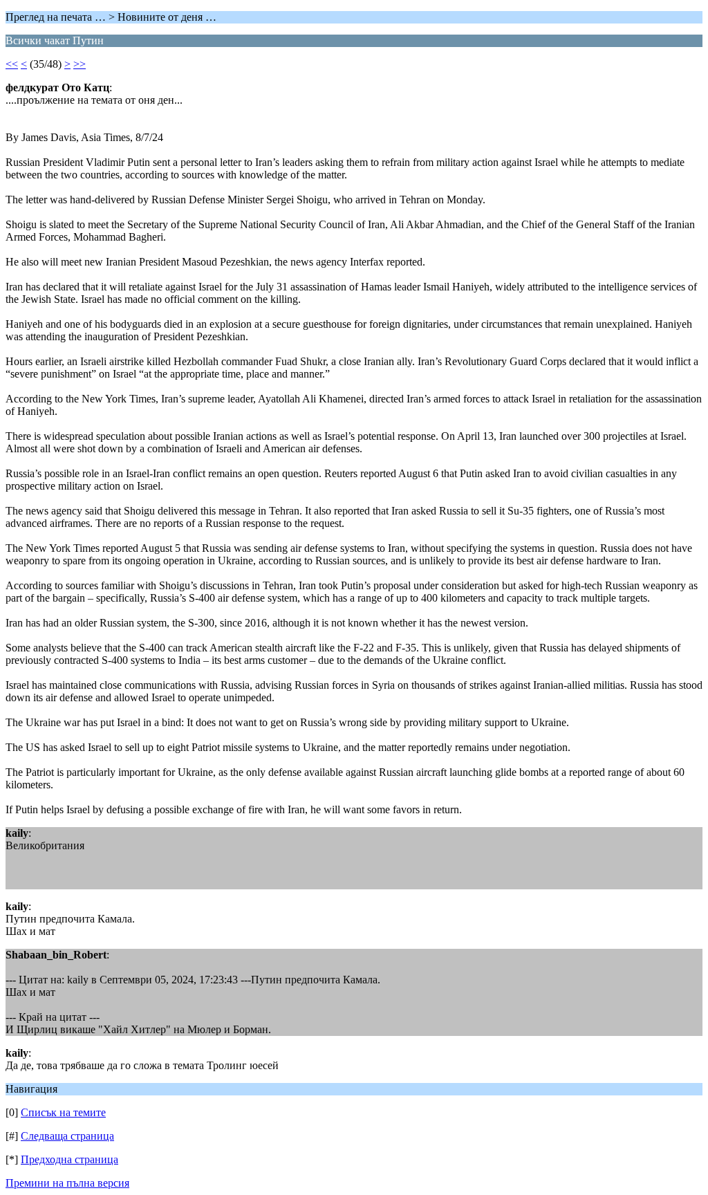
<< (12, 64)
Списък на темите (63, 1112)
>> (79, 64)
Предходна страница (69, 1159)
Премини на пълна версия (67, 1183)
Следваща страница (67, 1136)
